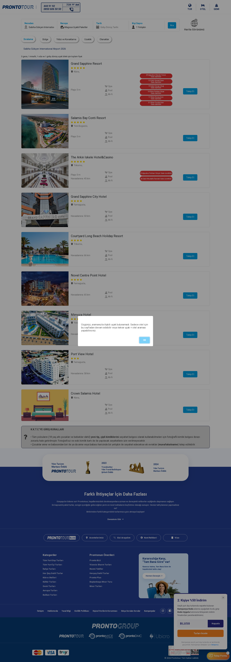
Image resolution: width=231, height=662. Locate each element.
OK (144, 340)
